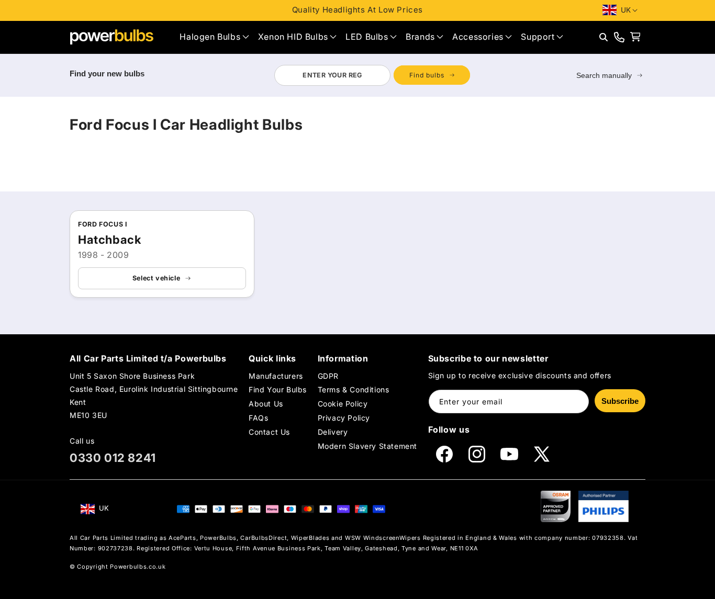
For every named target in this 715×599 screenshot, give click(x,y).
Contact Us (269, 432)
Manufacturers (276, 375)
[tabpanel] (372, 75)
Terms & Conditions (353, 389)
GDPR (328, 375)
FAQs (258, 417)
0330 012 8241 (113, 458)
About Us (266, 403)
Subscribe (620, 401)
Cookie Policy (343, 403)
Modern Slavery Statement (367, 446)
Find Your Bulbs (278, 389)
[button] (214, 37)
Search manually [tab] (604, 75)
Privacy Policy (344, 417)
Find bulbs (426, 75)
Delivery (333, 432)
